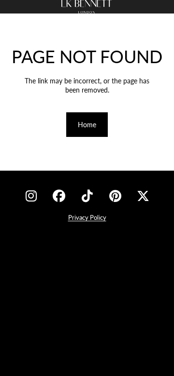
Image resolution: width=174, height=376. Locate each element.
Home (87, 125)
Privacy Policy (87, 217)
